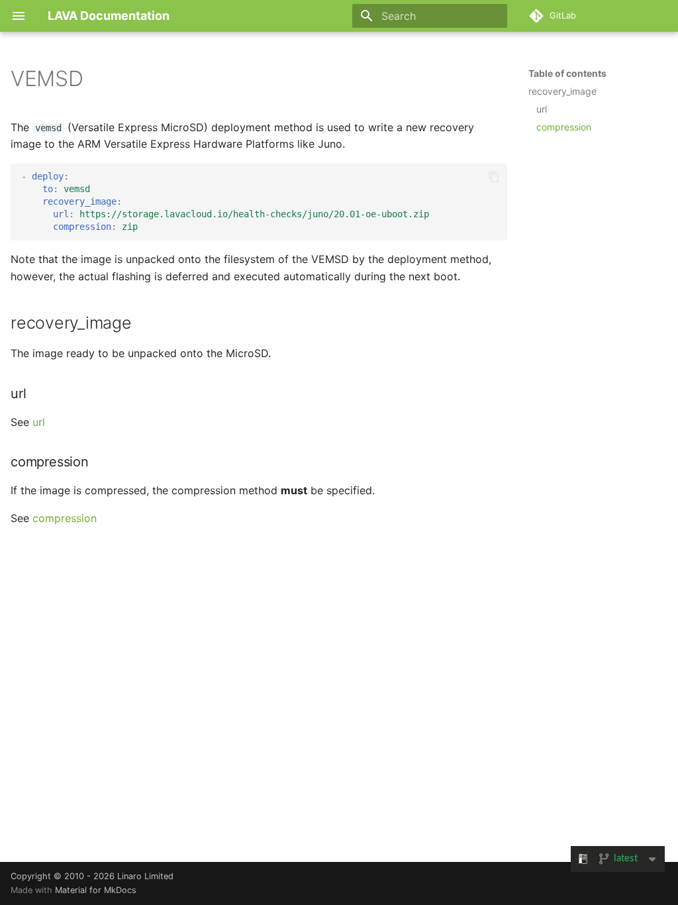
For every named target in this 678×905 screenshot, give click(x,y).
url (38, 422)
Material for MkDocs (95, 890)
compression (64, 518)
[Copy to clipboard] (494, 177)
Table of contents (567, 73)
